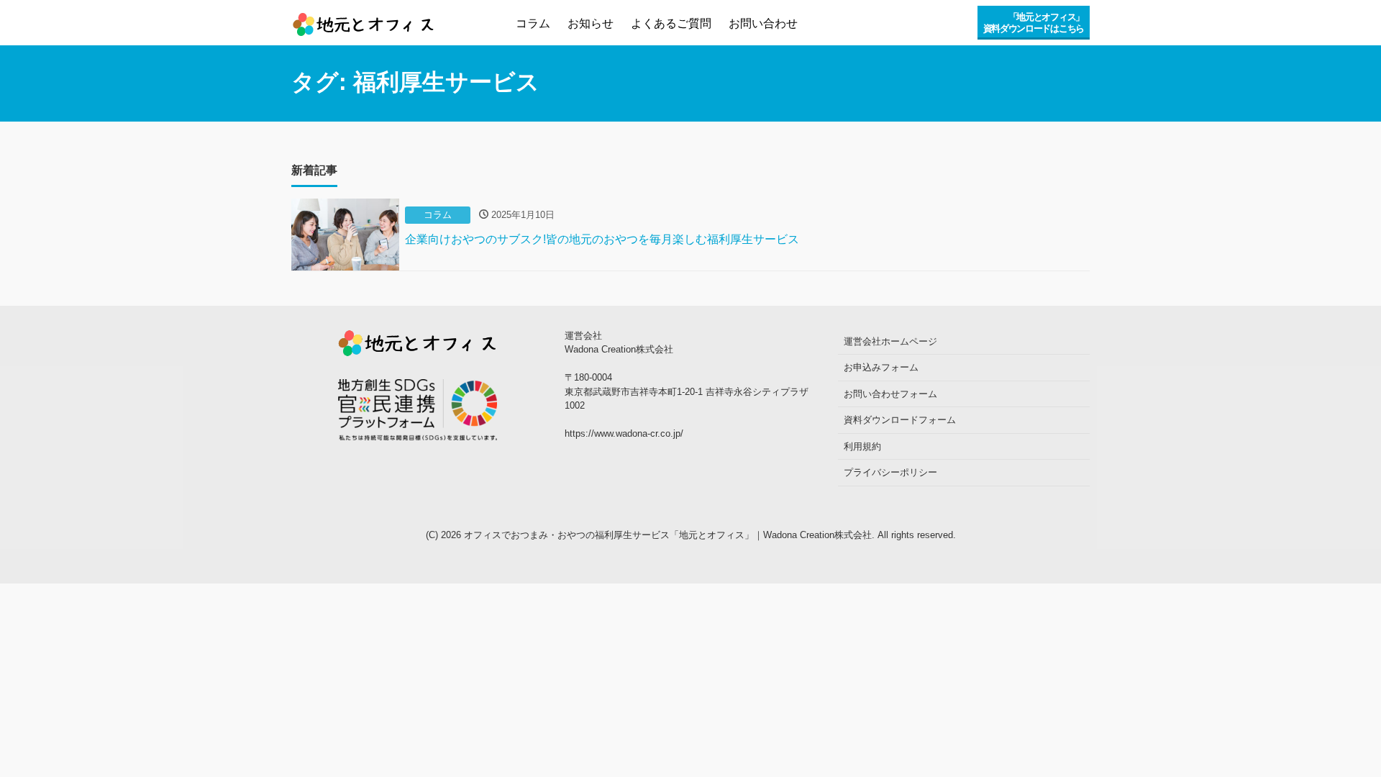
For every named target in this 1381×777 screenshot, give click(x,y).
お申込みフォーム (881, 367)
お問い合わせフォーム (890, 393)
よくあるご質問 (671, 23)
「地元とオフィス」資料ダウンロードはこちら (1033, 23)
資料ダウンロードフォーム (900, 419)
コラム (533, 23)
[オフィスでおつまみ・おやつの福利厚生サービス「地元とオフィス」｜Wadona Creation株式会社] (363, 19)
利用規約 (862, 446)
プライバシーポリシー (890, 472)
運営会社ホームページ (890, 341)
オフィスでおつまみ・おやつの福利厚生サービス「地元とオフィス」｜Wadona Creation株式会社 (668, 535)
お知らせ (591, 23)
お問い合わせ (763, 23)
